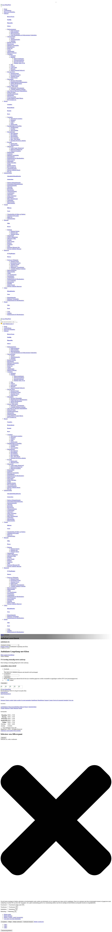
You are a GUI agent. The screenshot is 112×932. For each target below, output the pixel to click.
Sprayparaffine (14, 130)
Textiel (9, 50)
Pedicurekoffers (14, 32)
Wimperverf (10, 146)
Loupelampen (10, 193)
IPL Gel (9, 171)
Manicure (6, 250)
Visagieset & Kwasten (13, 215)
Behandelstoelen (11, 297)
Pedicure (6, 13)
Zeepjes (12, 38)
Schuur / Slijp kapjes (12, 86)
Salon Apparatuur (11, 196)
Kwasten (9, 142)
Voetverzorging (11, 36)
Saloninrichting (8, 173)
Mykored (12, 69)
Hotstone (9, 229)
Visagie (6, 204)
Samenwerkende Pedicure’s (17, 70)
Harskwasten (13, 143)
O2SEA (12, 121)
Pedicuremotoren (11, 29)
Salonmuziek (10, 235)
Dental (5, 302)
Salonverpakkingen (19, 58)
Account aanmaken (26, 700)
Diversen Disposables (16, 80)
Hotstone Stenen (14, 234)
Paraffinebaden (14, 127)
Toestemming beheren (6, 930)
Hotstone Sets (14, 232)
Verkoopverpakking (19, 60)
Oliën (8, 246)
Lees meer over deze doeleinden (12, 919)
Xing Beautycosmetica (16, 118)
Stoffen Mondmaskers (16, 83)
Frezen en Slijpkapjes (12, 260)
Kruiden (9, 240)
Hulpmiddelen (11, 156)
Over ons (71, 700)
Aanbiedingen (7, 10)
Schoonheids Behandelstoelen (15, 184)
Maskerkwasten (14, 145)
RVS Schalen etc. (11, 99)
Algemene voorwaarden (7, 730)
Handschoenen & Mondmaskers (18, 82)
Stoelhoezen (10, 197)
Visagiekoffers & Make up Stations (16, 214)
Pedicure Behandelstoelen (14, 182)
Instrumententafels (12, 185)
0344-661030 (4, 692)
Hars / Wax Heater (15, 139)
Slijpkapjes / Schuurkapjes (17, 88)
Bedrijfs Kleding (11, 42)
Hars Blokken (14, 136)
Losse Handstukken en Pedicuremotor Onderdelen (23, 35)
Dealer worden (9, 700)
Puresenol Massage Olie (13, 247)
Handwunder (13, 124)
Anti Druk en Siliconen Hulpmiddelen (17, 91)
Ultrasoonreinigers (12, 191)
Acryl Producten (11, 280)
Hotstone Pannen (14, 231)
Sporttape (12, 41)
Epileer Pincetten (11, 162)
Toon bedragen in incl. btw (10, 727)
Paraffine (12, 129)
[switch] (1, 727)
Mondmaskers (11, 47)
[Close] (1, 6)
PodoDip (12, 57)
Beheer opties (7, 914)
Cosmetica (10, 54)
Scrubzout (9, 154)
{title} (5, 924)
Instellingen (34, 700)
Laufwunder (13, 67)
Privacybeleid (16, 730)
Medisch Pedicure (11, 52)
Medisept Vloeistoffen (13, 45)
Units (8, 311)
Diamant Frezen (14, 73)
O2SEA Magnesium (12, 237)
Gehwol (12, 66)
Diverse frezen (11, 72)
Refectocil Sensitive (15, 151)
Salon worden (17, 700)
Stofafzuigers (10, 276)
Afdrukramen (10, 51)
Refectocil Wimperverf (16, 149)
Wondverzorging (11, 97)
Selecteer (3, 737)
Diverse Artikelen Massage (14, 249)
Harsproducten (11, 132)
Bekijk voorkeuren (17, 921)
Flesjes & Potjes (11, 92)
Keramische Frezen (15, 74)
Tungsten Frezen (14, 76)
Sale (4, 323)
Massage (6, 220)
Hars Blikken (13, 134)
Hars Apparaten (14, 137)
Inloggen (3, 700)
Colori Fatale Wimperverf (17, 148)
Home (5, 9)
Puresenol (13, 55)
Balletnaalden (10, 152)
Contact (51, 700)
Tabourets (9, 187)
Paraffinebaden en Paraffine (14, 126)
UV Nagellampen (11, 274)
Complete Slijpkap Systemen (17, 89)
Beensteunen (10, 44)
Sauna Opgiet (10, 241)
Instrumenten (10, 95)
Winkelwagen (9, 323)
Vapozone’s (10, 194)
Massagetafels (10, 201)
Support (46, 700)
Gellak (9, 273)
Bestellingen (41, 700)
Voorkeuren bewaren (28, 921)
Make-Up (9, 217)
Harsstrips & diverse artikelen (18, 140)
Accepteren (4, 921)
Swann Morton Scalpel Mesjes (15, 98)
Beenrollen (10, 188)
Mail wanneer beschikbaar (7, 655)
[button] (56, 820)
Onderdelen (10, 200)
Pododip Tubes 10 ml (19, 63)
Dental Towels (14, 85)
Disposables (10, 79)
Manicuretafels (11, 203)
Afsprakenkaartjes (15, 39)
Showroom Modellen (9, 12)
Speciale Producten (19, 61)
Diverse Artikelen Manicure (14, 286)
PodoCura (9, 48)
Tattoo (5, 288)
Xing (11, 64)
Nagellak (9, 283)
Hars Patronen (14, 133)
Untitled (11, 680)
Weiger (10, 921)
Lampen (9, 313)
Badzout (9, 243)
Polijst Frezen (14, 77)
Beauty (6, 101)
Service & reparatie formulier (60, 700)
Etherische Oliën (11, 238)
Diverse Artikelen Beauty (13, 170)
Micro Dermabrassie (12, 198)
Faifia (11, 123)
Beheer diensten (8, 916)
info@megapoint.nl (6, 693)
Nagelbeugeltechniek (12, 94)
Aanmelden (7, 677)
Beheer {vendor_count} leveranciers (13, 917)
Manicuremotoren (15, 33)
